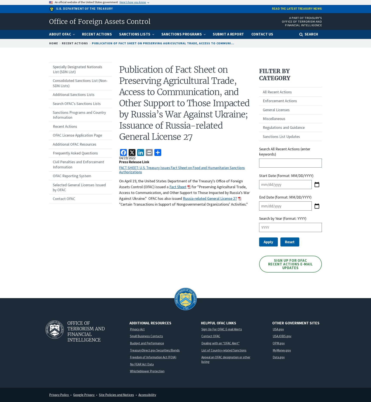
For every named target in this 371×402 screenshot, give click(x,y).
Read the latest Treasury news (297, 9)
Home (53, 43)
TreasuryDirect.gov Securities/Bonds (155, 350)
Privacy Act (137, 329)
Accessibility (147, 395)
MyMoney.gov (282, 350)
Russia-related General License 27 (210, 198)
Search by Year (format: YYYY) (282, 218)
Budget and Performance (147, 343)
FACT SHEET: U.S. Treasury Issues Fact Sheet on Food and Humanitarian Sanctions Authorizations (182, 169)
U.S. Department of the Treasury (84, 8)
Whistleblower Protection (147, 371)
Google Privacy (84, 395)
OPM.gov (279, 343)
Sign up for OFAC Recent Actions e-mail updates (290, 264)
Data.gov (279, 357)
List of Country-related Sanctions (223, 350)
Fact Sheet (177, 186)
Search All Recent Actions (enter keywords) (284, 151)
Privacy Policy (59, 395)
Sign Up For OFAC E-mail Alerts (221, 329)
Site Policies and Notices (116, 395)
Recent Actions (75, 43)
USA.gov (278, 329)
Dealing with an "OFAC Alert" (220, 343)
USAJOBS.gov (282, 336)
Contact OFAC (210, 336)
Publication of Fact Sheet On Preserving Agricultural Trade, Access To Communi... (163, 43)
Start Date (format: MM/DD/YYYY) (286, 175)
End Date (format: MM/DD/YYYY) (285, 197)
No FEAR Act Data (142, 364)
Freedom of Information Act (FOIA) (153, 357)
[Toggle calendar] (317, 184)
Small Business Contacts (146, 336)
